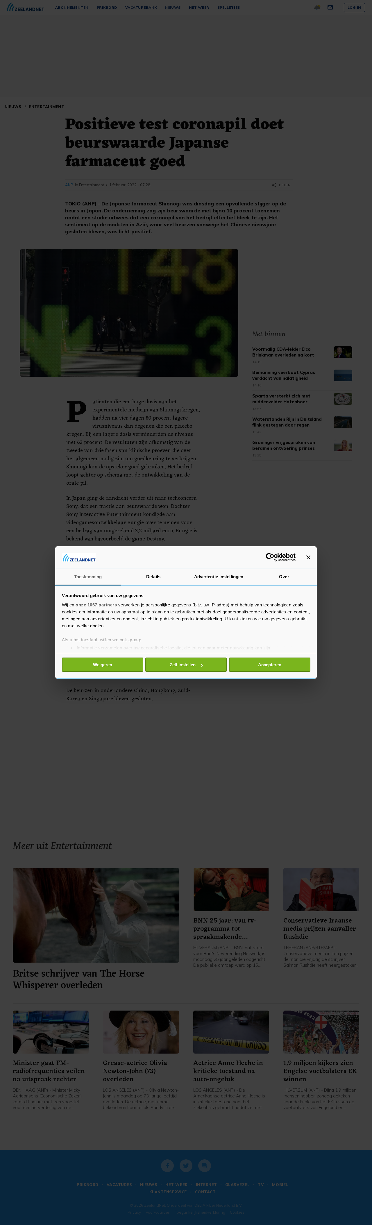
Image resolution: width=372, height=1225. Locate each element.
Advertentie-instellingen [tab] (218, 576)
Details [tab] (153, 576)
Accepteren (269, 664)
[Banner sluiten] (308, 557)
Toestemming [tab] (88, 576)
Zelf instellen (183, 664)
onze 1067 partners (96, 604)
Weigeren (102, 664)
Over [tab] (284, 576)
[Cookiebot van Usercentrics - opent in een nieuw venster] (270, 557)
